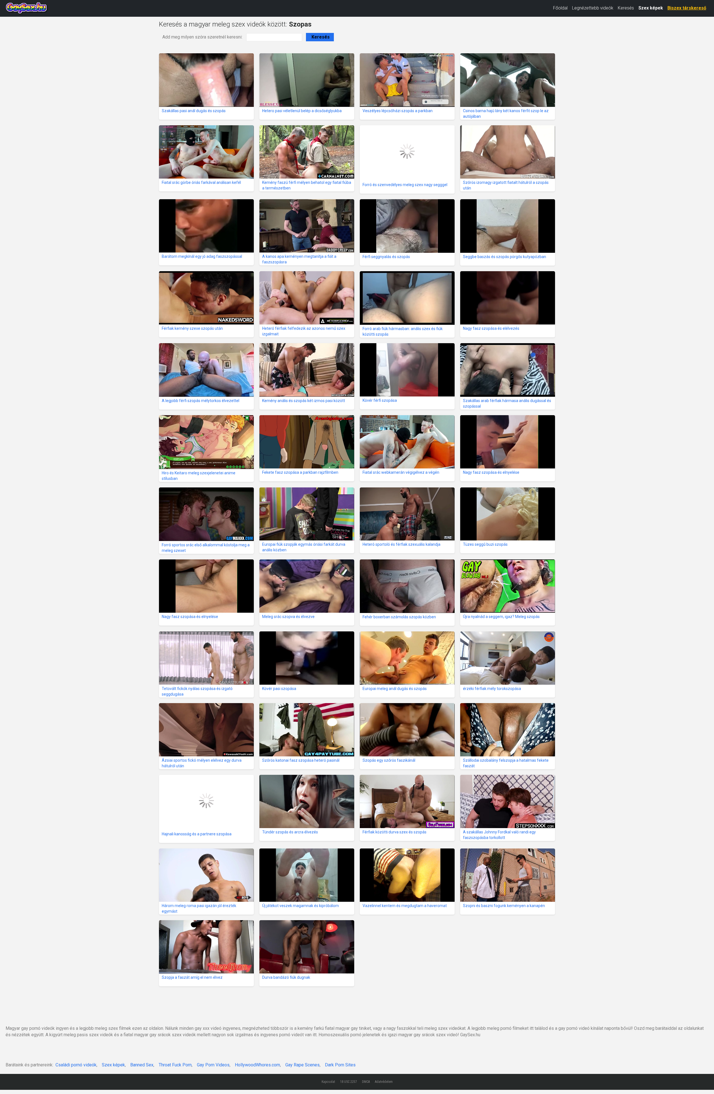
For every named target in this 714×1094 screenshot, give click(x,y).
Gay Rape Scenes (302, 1064)
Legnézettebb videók (592, 8)
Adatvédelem (384, 1082)
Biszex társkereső (686, 8)
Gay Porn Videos (213, 1064)
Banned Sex (141, 1064)
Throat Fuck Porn (175, 1064)
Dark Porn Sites (340, 1064)
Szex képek (650, 8)
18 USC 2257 (348, 1082)
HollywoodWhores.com (257, 1064)
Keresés (626, 8)
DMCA (366, 1082)
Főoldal (560, 8)
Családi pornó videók (76, 1064)
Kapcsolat (328, 1082)
